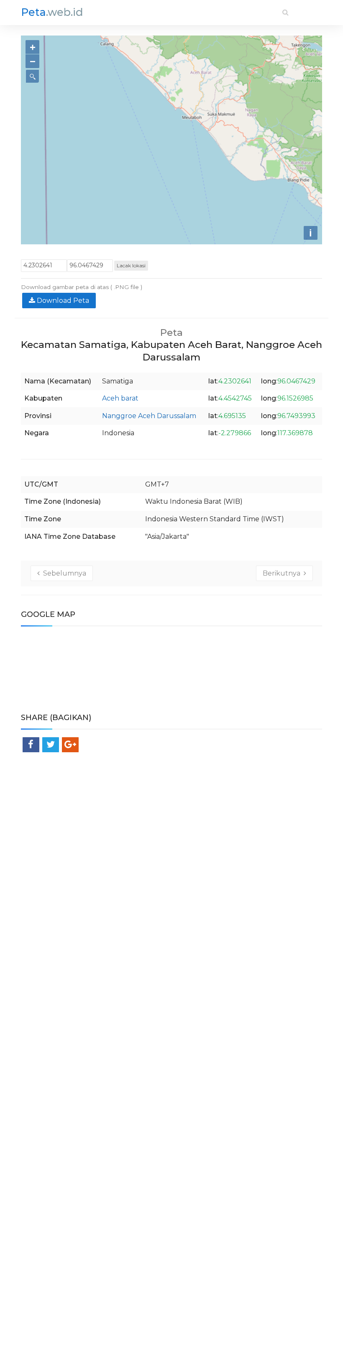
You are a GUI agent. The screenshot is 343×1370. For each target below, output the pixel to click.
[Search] (285, 12)
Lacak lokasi (131, 265)
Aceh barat (120, 398)
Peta (52, 12)
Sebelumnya (63, 573)
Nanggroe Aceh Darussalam (149, 416)
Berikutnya (283, 573)
